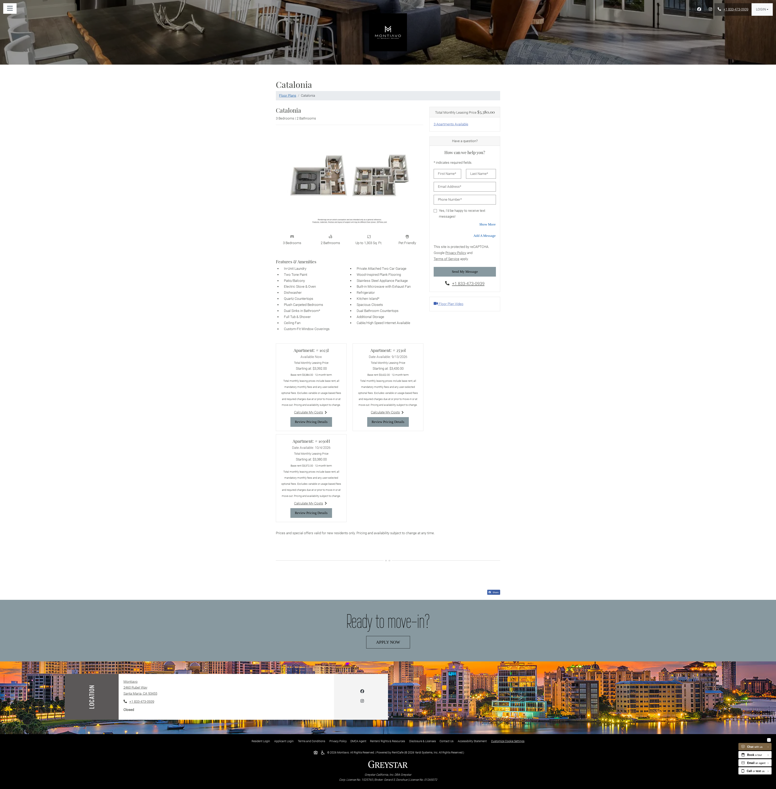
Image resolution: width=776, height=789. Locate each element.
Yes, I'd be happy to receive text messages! (462, 214)
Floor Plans (287, 96)
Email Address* (449, 187)
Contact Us (446, 741)
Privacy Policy (455, 253)
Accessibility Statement (473, 741)
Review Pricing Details (313, 422)
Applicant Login (284, 741)
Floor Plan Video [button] (450, 304)
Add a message (484, 236)
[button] (762, 9)
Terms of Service (446, 259)
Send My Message (465, 272)
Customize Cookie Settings (507, 741)
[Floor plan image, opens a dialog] (349, 180)
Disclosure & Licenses (423, 741)
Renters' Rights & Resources (388, 741)
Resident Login (262, 741)
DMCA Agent (359, 741)
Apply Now (393, 642)
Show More (487, 224)
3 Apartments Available (451, 124)
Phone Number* (450, 199)
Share (496, 593)
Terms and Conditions (312, 741)
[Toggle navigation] (10, 8)
